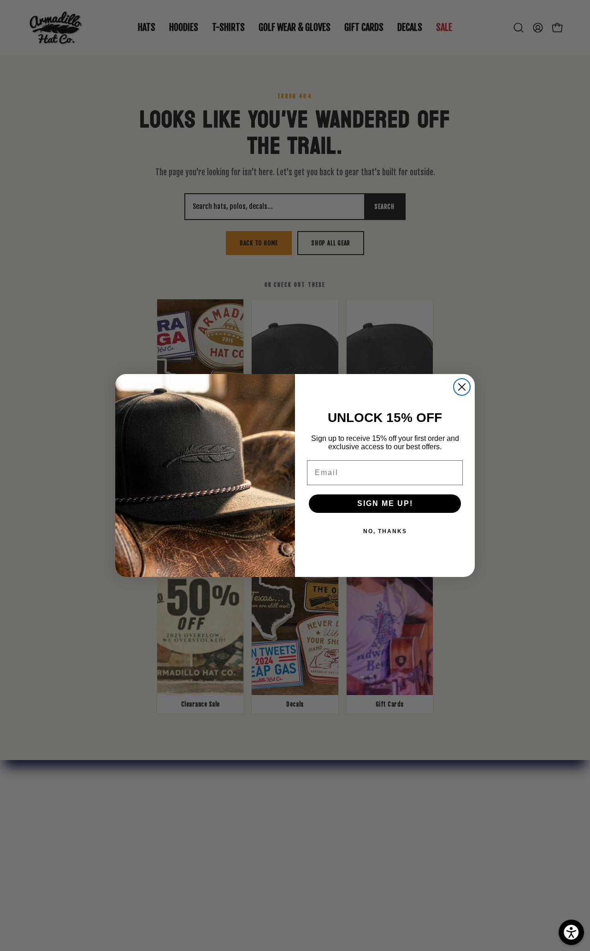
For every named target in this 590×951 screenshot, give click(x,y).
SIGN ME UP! (385, 503)
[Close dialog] (462, 387)
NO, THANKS (385, 531)
